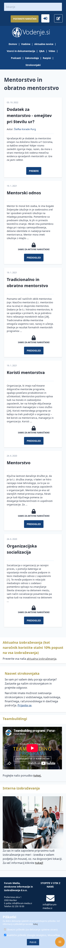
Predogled (34, 257)
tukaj (35, 924)
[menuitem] (15, 44)
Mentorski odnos (24, 192)
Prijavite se (24, 705)
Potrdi (33, 942)
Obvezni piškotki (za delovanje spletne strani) (32, 929)
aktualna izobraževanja (41, 659)
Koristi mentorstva (26, 372)
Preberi (34, 171)
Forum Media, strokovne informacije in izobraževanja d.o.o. (18, 886)
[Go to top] (60, 929)
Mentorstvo (18, 462)
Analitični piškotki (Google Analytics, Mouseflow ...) (34, 935)
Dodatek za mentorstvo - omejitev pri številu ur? (29, 115)
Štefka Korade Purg (25, 129)
